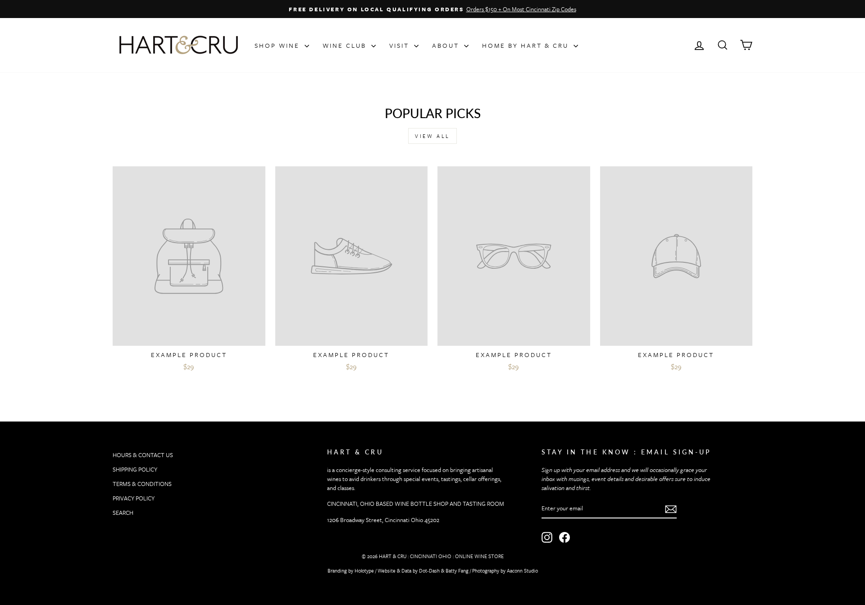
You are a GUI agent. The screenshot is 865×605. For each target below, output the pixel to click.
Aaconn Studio (522, 570)
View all (432, 136)
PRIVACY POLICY (134, 498)
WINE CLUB (346, 45)
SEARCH (123, 512)
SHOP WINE (278, 45)
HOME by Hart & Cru (526, 45)
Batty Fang (457, 570)
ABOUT (447, 45)
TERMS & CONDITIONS (142, 483)
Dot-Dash (429, 570)
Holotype (364, 570)
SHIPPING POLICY (135, 469)
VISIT (400, 45)
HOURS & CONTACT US (143, 454)
